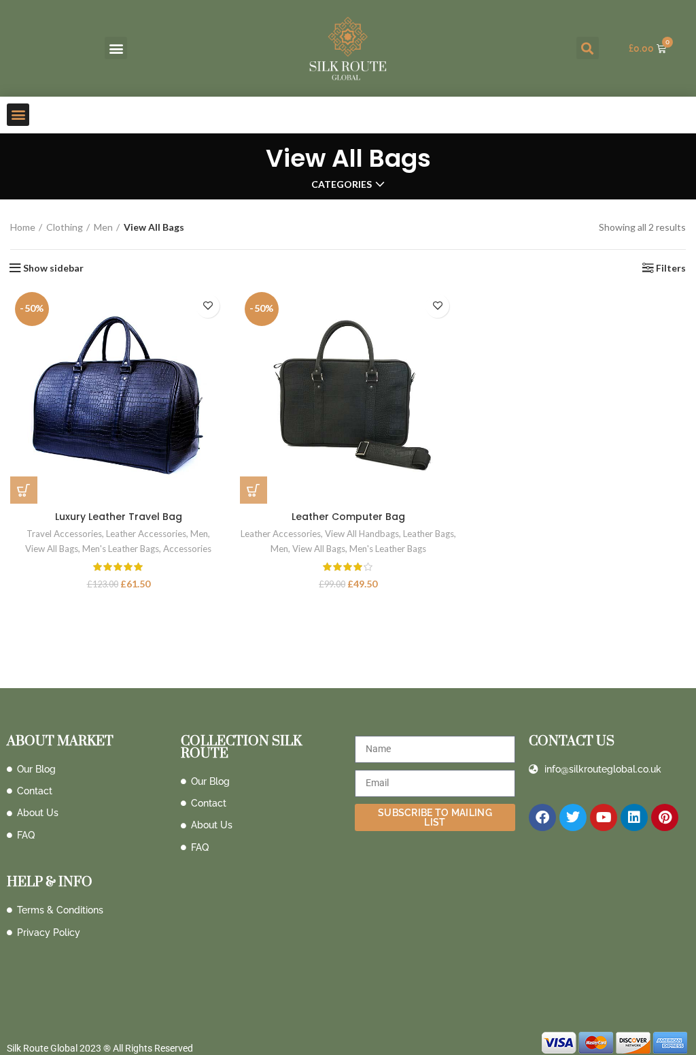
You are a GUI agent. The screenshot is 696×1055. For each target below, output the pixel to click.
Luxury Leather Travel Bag (118, 516)
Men (103, 227)
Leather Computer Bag (348, 516)
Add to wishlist (208, 306)
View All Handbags (362, 533)
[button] (116, 48)
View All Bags (51, 548)
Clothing (64, 227)
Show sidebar (53, 268)
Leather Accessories (146, 533)
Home (22, 227)
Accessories (187, 548)
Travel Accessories (64, 533)
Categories (341, 184)
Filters (671, 268)
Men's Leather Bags (120, 548)
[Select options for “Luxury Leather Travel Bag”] (23, 490)
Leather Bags (428, 533)
